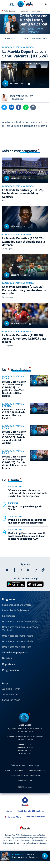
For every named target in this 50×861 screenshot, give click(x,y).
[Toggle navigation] (3, 4)
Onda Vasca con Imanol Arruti (17, 635)
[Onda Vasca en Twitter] (7, 570)
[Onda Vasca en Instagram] (29, 570)
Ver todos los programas (15, 652)
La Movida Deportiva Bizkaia (13, 377)
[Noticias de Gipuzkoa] (31, 811)
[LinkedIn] (11, 107)
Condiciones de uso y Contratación (25, 775)
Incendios (24, 11)
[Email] (33, 107)
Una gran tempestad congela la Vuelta (25, 508)
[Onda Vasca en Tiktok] (43, 570)
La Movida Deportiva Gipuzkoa (18, 186)
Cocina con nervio (11, 699)
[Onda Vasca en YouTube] (21, 570)
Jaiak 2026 (37, 11)
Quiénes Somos (18, 765)
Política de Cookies (36, 770)
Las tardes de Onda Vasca (15, 610)
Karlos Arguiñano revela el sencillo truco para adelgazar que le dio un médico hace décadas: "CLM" (27, 536)
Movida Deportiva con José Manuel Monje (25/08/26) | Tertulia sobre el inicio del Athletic (14, 437)
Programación (10, 670)
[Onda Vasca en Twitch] (36, 570)
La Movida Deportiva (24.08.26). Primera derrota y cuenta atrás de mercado (24, 290)
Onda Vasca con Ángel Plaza (16, 646)
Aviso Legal (34, 765)
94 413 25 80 (27, 731)
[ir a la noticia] (25, 170)
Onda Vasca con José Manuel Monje (20, 621)
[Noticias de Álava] (13, 816)
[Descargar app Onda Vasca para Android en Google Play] (16, 583)
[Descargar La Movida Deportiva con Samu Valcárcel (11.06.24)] (29, 83)
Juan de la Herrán (11, 688)
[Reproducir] (5, 83)
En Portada (11, 38)
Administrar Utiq (25, 780)
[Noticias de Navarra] (36, 816)
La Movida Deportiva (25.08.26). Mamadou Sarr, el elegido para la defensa (23, 242)
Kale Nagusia (9, 615)
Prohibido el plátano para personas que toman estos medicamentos (27, 521)
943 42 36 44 (27, 739)
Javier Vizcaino (10, 694)
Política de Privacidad (14, 770)
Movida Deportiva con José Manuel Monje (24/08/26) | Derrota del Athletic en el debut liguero (14, 462)
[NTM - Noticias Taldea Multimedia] (25, 801)
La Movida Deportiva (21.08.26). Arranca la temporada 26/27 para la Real (24, 338)
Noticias (7, 658)
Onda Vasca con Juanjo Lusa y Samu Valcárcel (20, 629)
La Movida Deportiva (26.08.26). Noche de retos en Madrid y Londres (23, 193)
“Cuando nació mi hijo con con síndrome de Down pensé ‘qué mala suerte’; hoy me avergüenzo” (27, 493)
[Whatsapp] (26, 107)
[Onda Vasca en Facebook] (14, 570)
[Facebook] (18, 107)
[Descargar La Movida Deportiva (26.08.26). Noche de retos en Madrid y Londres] (30, 178)
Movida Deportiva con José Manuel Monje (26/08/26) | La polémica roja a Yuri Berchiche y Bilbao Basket (14, 389)
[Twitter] (4, 107)
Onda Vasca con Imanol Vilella (17, 641)
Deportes (13, 503)
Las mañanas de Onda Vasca (17, 604)
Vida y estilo (15, 487)
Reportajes (8, 664)
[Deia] (9, 811)
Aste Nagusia (9, 11)
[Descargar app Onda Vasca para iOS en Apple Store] (35, 583)
